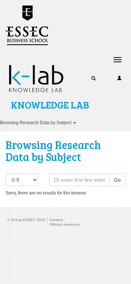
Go (117, 180)
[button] (94, 78)
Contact (56, 220)
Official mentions (64, 224)
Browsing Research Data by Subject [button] (36, 122)
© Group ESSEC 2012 (26, 220)
